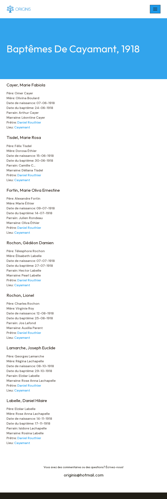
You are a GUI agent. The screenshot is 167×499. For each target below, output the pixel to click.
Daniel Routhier (29, 122)
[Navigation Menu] (155, 9)
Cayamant (22, 127)
